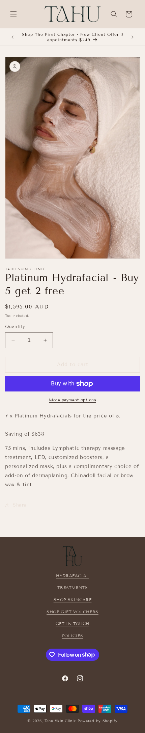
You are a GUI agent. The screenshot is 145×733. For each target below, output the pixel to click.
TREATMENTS (72, 587)
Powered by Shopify (98, 720)
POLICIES (72, 635)
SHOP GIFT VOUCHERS (72, 611)
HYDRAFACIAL (72, 575)
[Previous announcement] (12, 37)
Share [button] (20, 505)
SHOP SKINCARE (73, 599)
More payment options (72, 399)
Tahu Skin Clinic (60, 720)
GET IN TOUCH (72, 623)
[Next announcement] (132, 37)
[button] (13, 14)
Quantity (15, 326)
